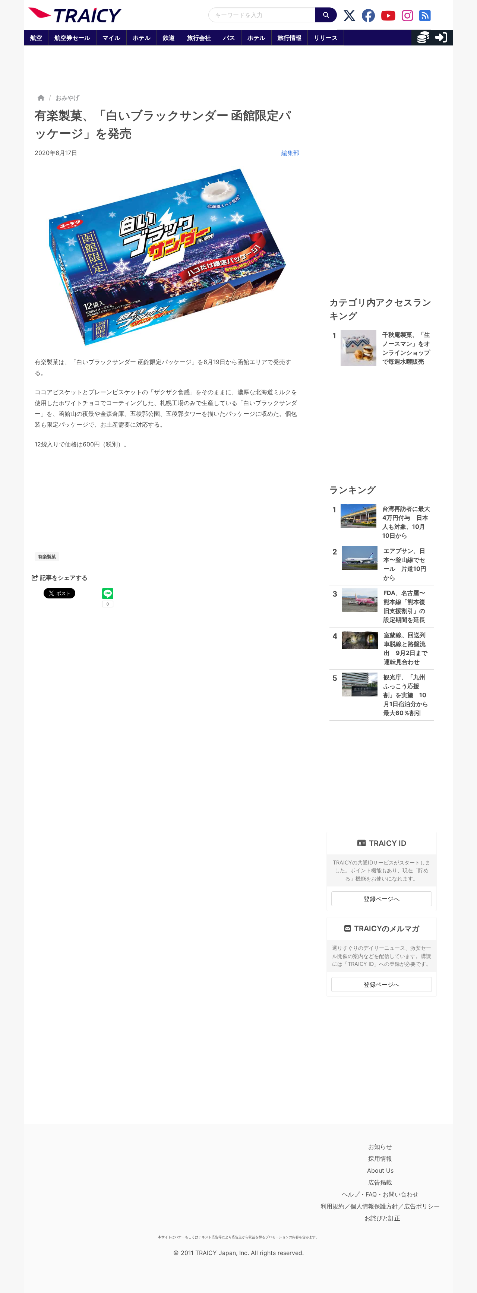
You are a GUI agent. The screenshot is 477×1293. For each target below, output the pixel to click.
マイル (111, 37)
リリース (326, 37)
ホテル (142, 37)
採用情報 (380, 1158)
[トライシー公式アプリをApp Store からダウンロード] (72, 1186)
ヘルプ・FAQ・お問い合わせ (380, 1194)
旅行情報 (289, 37)
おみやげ (67, 97)
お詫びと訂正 (382, 1218)
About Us (380, 1170)
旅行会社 (199, 37)
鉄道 (169, 37)
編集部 (290, 153)
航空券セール (72, 37)
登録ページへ (381, 898)
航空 (36, 37)
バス (229, 37)
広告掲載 (380, 1182)
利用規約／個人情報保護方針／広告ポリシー (380, 1206)
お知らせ (380, 1146)
